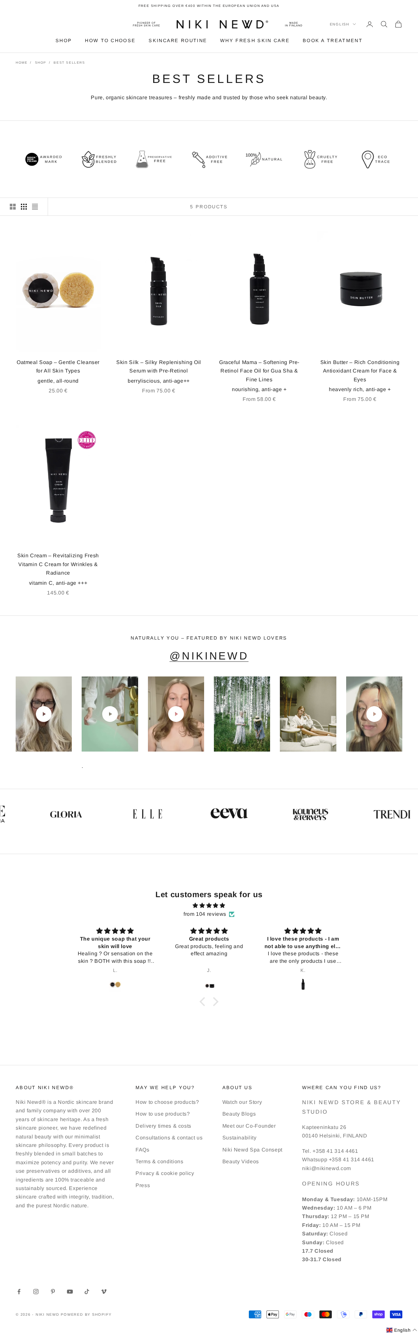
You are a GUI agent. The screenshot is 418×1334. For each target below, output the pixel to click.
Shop (40, 62)
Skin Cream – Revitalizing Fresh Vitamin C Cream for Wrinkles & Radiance (58, 564)
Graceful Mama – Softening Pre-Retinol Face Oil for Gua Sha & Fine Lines (259, 370)
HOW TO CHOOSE (110, 40)
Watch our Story (242, 1102)
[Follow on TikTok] (87, 1291)
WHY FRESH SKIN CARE (255, 40)
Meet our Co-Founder (249, 1126)
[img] (209, 905)
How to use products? (163, 1114)
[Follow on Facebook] (19, 1291)
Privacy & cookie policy (165, 1173)
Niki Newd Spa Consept (252, 1149)
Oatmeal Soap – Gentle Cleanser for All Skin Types (58, 366)
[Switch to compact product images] (35, 206)
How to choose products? (167, 1102)
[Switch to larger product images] (13, 206)
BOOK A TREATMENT (332, 40)
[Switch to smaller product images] (24, 206)
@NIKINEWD (209, 656)
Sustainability (239, 1137)
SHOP (64, 40)
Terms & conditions (160, 1161)
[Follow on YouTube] (70, 1291)
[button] (204, 1001)
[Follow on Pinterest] (53, 1291)
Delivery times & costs (163, 1126)
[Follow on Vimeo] (104, 1291)
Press (143, 1185)
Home (21, 62)
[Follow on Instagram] (36, 1291)
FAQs (143, 1149)
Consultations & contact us (169, 1137)
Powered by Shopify (86, 1314)
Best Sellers (69, 62)
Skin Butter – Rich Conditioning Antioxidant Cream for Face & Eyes (360, 370)
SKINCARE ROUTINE (178, 40)
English (339, 24)
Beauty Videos (240, 1161)
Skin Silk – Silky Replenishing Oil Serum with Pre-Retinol (158, 366)
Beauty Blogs (239, 1114)
